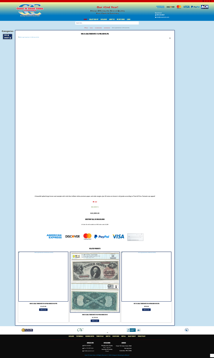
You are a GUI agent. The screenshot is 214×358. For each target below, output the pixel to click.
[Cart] (210, 1)
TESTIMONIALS (79, 336)
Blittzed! (127, 355)
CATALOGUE (104, 19)
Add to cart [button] (43, 309)
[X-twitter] (206, 1)
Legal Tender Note (107, 27)
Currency (91, 27)
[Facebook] (203, 1)
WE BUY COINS (121, 19)
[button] (170, 38)
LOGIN (128, 19)
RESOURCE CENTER (89, 336)
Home (87, 27)
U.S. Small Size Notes (98, 27)
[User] (208, 1)
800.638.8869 (100, 219)
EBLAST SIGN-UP (93, 19)
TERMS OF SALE (100, 336)
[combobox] (107, 23)
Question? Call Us (91, 219)
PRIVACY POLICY (141, 336)
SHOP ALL (123, 336)
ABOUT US (112, 19)
